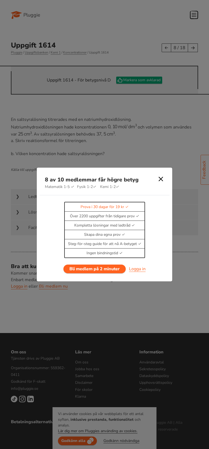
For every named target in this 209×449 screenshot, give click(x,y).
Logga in (137, 269)
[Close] (161, 179)
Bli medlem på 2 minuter (94, 269)
